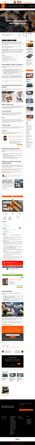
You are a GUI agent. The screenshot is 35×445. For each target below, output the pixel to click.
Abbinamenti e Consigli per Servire (6, 58)
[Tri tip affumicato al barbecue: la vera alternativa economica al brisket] (20, 375)
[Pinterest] (11, 347)
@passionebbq (16, 269)
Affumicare (28, 125)
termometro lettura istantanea (8, 226)
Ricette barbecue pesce (29, 141)
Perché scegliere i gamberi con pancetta (7, 56)
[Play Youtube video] (12, 206)
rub (16, 119)
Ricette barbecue (20, 17)
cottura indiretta (28, 131)
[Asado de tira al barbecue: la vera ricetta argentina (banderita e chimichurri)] (12, 375)
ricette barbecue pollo (29, 142)
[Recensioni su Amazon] (5, 286)
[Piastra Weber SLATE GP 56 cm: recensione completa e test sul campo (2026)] (5, 390)
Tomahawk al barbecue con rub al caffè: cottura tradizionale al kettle (29, 120)
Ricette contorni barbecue (29, 144)
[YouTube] (2, 419)
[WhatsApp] (26, 36)
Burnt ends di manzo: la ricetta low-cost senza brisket (29, 112)
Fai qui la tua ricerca (29, 40)
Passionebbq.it (3, 34)
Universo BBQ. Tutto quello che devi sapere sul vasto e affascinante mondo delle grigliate (15, 279)
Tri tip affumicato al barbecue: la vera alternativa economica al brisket (29, 104)
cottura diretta (11, 251)
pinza (4, 223)
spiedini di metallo (5, 225)
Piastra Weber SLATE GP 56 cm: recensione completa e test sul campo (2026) (5, 395)
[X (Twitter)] (26, 34)
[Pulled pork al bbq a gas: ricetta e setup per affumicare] (5, 375)
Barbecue (31, 125)
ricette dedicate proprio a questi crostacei (14, 50)
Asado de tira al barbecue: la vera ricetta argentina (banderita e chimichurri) (29, 96)
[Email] (18, 347)
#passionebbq (20, 263)
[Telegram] (24, 36)
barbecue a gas (28, 127)
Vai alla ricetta (4, 40)
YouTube (8, 322)
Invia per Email (13, 265)
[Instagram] (6, 418)
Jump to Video (9, 40)
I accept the (13, 365)
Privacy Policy (14, 365)
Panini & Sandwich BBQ (28, 134)
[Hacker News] (31, 34)
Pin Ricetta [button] (18, 196)
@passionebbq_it (11, 263)
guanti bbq (5, 224)
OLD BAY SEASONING (15, 243)
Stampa (8, 196)
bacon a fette (12, 232)
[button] (2, 188)
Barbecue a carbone (29, 126)
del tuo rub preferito (7, 230)
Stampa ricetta (14, 40)
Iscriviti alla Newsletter (28, 2)
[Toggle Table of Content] (16, 55)
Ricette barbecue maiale (29, 137)
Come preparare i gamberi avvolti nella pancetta (8, 57)
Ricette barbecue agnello (28, 135)
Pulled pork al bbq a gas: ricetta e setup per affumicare (5, 379)
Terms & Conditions (20, 418)
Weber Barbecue (29, 423)
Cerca (32, 41)
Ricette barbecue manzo (29, 140)
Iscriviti (29, 70)
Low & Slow (27, 133)
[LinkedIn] (28, 34)
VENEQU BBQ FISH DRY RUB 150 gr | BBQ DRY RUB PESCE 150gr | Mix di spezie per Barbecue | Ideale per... (16, 137)
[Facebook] (24, 34)
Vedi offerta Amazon (20, 144)
